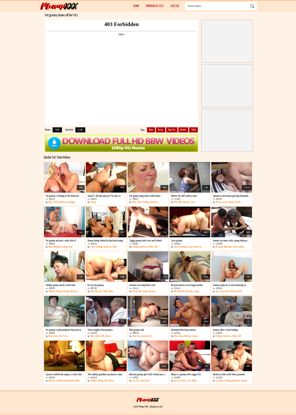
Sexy (190, 247)
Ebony (134, 291)
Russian (98, 291)
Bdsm (231, 202)
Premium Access (155, 6)
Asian (225, 202)
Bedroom (63, 202)
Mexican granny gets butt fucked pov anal (148, 374)
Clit (60, 336)
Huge (145, 291)
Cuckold (59, 380)
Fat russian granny (96, 285)
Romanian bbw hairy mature (183, 330)
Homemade (69, 380)
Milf (180, 202)
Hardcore (154, 202)
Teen (192, 202)
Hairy (55, 336)
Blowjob (57, 247)
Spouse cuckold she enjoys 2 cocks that (64, 374)
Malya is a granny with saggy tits (186, 374)
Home (136, 6)
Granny (93, 202)
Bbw (151, 130)
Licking (65, 247)
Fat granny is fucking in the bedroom (62, 196)
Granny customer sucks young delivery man (231, 240)
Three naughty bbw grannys (100, 330)
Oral (70, 247)
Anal (143, 336)
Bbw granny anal (136, 330)
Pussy (65, 336)
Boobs (183, 130)
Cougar (196, 291)
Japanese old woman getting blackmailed (231, 196)
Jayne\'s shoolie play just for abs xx (104, 196)
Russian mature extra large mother (187, 285)
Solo (222, 291)
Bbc (140, 291)
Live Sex (174, 6)
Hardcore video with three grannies (229, 374)
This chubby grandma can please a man (105, 374)
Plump (58, 291)
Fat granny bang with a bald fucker (145, 196)
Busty (160, 130)
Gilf (156, 247)
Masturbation (231, 291)
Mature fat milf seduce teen (184, 196)
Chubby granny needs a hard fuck (60, 285)
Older (114, 247)
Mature (186, 202)
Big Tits (171, 130)
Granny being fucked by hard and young (105, 240)
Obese (108, 336)
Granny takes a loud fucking (225, 330)
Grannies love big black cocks (142, 285)
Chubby (51, 291)
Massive (152, 291)
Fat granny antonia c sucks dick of (61, 240)
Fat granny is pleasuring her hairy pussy (63, 330)
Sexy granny (176, 240)
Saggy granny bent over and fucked (145, 240)
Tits (189, 380)
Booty (149, 336)
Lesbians (220, 380)
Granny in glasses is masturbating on (229, 285)
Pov (133, 380)
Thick (193, 130)
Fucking (71, 202)
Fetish (238, 202)
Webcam (227, 247)
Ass (217, 291)
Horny (176, 247)
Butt (240, 291)
